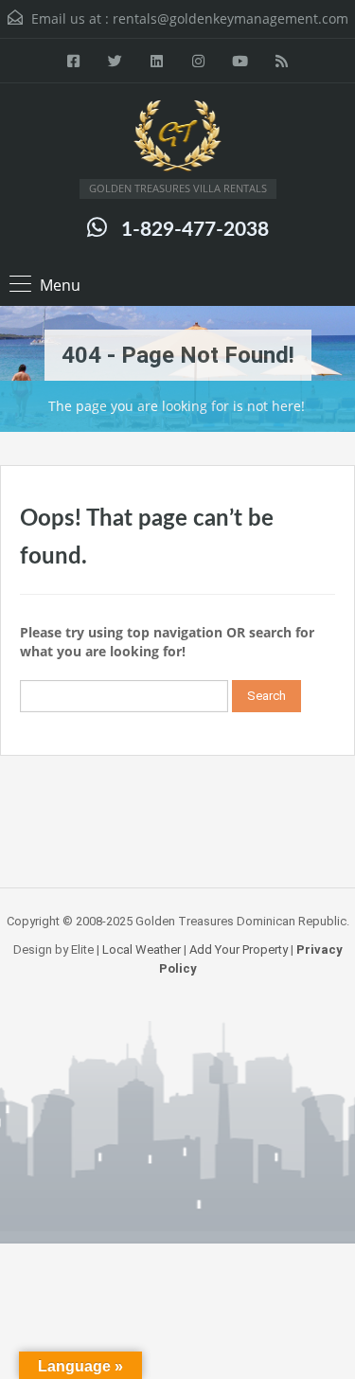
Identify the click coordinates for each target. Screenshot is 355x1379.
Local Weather (141, 949)
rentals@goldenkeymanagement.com (230, 18)
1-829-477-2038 (195, 230)
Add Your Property (238, 949)
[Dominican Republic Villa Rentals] (178, 138)
